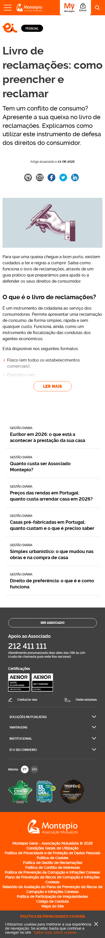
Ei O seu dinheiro (23, 750)
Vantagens (18, 727)
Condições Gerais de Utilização (52, 848)
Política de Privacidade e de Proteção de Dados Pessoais (52, 853)
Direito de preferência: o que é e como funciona (52, 583)
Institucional (20, 738)
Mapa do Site (53, 906)
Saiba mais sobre (55, 932)
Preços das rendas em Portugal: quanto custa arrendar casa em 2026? (51, 496)
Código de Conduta (52, 901)
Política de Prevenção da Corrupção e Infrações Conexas (52, 872)
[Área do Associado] (75, 7)
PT (25, 769)
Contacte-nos (27, 699)
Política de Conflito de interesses (52, 867)
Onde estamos (86, 699)
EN (34, 769)
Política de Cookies (53, 858)
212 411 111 (27, 646)
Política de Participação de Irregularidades (52, 896)
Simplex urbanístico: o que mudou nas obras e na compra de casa (52, 554)
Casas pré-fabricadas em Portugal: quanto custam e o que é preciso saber (52, 525)
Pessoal (32, 28)
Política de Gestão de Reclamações (52, 863)
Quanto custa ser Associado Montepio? (40, 466)
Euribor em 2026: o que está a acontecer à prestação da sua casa (47, 437)
